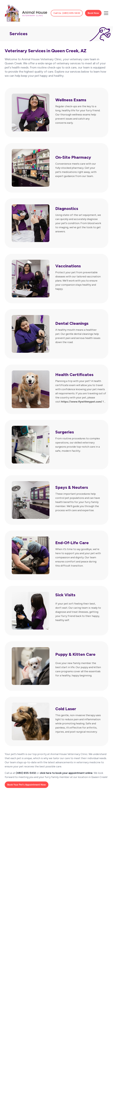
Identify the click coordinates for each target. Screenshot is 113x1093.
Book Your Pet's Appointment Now (26, 784)
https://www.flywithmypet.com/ (81, 401)
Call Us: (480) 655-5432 (66, 13)
